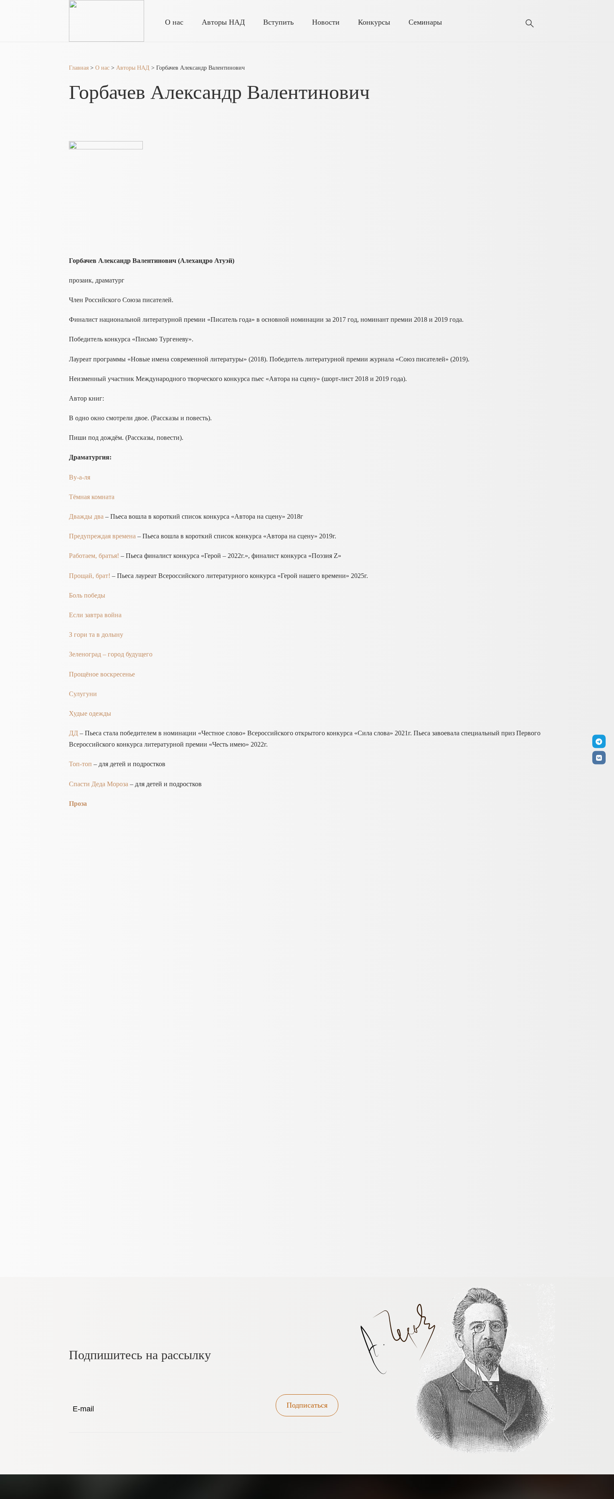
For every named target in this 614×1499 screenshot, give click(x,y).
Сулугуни (84, 693)
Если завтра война (96, 614)
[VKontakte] (599, 758)
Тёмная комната (91, 496)
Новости (326, 22)
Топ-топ (80, 763)
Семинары (425, 22)
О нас (174, 22)
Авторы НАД (223, 22)
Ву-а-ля (79, 477)
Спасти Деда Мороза (98, 783)
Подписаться (307, 1405)
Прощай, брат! (89, 575)
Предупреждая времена (102, 536)
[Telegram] (599, 741)
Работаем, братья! (94, 555)
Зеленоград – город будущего (111, 654)
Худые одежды (90, 713)
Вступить (278, 22)
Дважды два (86, 516)
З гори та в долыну (96, 634)
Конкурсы (374, 22)
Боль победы (88, 595)
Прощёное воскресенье (103, 674)
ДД (73, 733)
